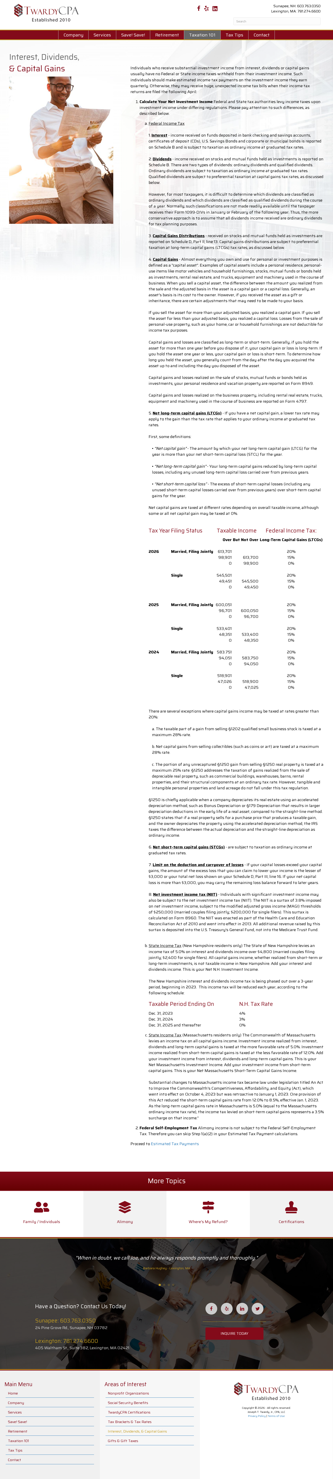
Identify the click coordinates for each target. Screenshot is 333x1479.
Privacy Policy (257, 1416)
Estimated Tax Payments (175, 1144)
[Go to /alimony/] (125, 1214)
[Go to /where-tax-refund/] (208, 1214)
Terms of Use (276, 1416)
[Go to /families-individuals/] (42, 1214)
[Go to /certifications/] (291, 1214)
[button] (234, 1333)
